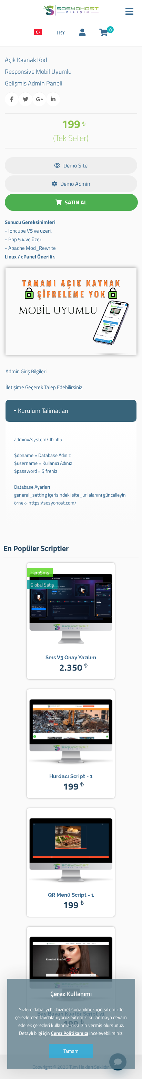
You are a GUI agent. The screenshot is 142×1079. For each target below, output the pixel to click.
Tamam (71, 1051)
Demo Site (75, 165)
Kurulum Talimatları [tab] (43, 410)
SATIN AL (75, 202)
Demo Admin (74, 184)
